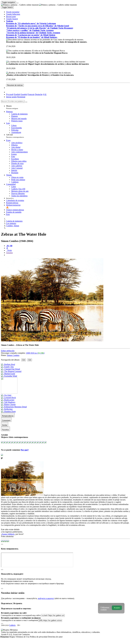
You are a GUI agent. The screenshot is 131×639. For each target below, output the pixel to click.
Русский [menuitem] (9, 94)
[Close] (2, 544)
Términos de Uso (22, 637)
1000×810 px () (35, 353)
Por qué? (25, 450)
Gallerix (12, 625)
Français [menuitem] (31, 94)
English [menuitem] (17, 94)
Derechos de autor (55, 637)
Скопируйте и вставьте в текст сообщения (19, 620)
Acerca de (17, 634)
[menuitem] (45, 94)
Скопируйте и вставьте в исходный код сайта (21, 615)
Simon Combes (13, 355)
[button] (12, 12)
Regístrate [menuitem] (21, 97)
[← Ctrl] (9, 376)
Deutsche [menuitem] (38, 94)
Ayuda (4, 634)
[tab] (9, 246)
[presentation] (68, 255)
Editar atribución (7, 351)
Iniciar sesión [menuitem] (11, 97)
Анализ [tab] (9, 253)
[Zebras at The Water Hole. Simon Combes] (52, 341)
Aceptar (117, 608)
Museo (12, 107)
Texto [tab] (9, 250)
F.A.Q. (10, 634)
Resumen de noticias (15, 85)
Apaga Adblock (8, 534)
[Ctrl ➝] (6, 395)
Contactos (26, 634)
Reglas (12, 637)
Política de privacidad (39, 637)
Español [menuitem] (24, 94)
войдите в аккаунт (46, 598)
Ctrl (23, 360)
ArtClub (15, 136)
